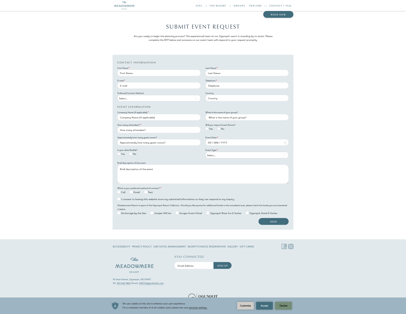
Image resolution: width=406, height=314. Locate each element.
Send (273, 221)
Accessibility (121, 246)
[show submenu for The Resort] (230, 5)
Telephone (211, 80)
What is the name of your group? (221, 112)
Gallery (232, 246)
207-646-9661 (123, 283)
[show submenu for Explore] (265, 5)
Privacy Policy (142, 246)
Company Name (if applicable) (133, 112)
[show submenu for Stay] (205, 5)
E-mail (121, 80)
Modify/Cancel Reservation (207, 246)
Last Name (211, 67)
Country (209, 93)
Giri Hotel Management (169, 246)
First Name (123, 67)
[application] (203, 305)
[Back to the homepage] (124, 5)
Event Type (211, 149)
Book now (278, 14)
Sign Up (222, 265)
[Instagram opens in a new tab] (290, 245)
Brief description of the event (131, 162)
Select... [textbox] (123, 98)
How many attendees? (129, 124)
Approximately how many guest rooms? (137, 137)
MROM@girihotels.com (151, 283)
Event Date (211, 137)
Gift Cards (247, 246)
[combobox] (159, 98)
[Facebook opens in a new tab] (284, 245)
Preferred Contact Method (130, 93)
